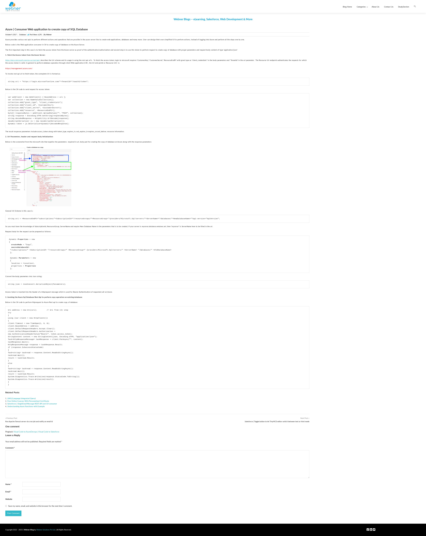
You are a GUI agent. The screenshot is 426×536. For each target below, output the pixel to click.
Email (8, 492)
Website (8, 499)
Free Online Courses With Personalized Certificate (28, 401)
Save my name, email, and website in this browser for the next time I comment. (40, 506)
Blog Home (347, 7)
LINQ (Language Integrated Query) (21, 398)
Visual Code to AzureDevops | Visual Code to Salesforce (36, 432)
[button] (415, 6)
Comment (10, 448)
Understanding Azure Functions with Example (26, 406)
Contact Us (388, 7)
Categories (361, 7)
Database (22, 35)
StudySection (403, 7)
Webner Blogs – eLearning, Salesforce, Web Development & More (213, 19)
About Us (375, 7)
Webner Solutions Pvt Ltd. (45, 530)
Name (8, 484)
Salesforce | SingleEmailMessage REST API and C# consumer (32, 404)
